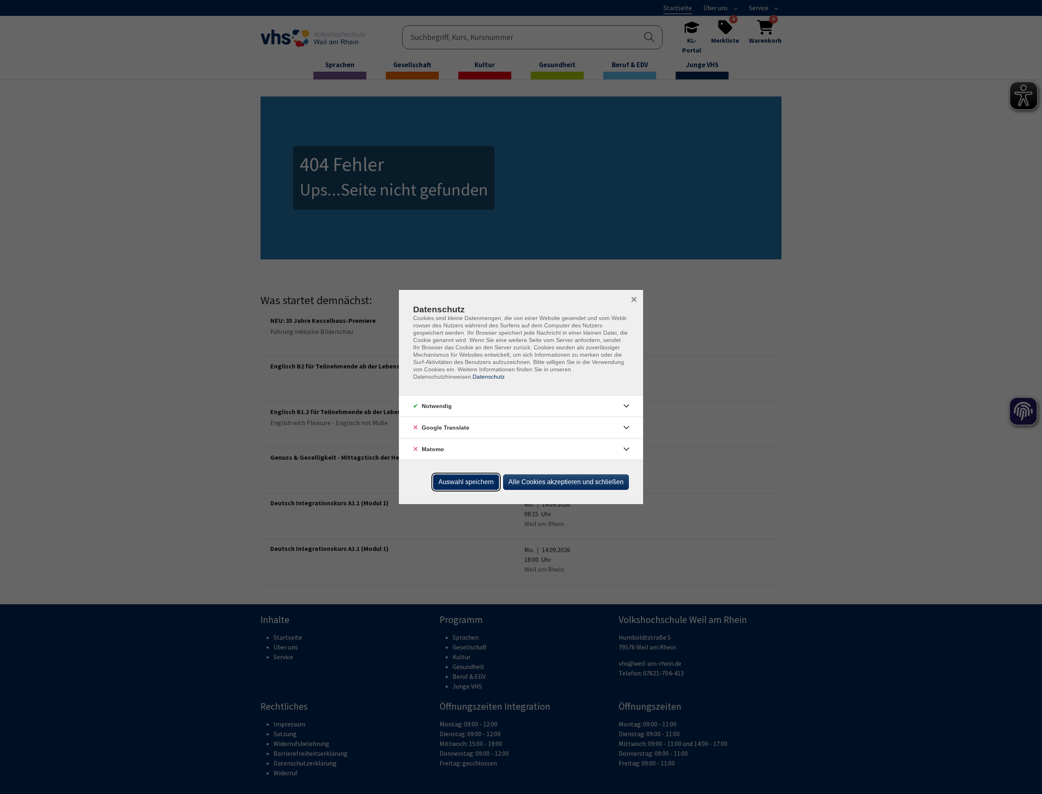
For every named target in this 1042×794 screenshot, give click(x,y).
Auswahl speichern (466, 481)
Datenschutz (489, 376)
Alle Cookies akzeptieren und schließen (566, 481)
